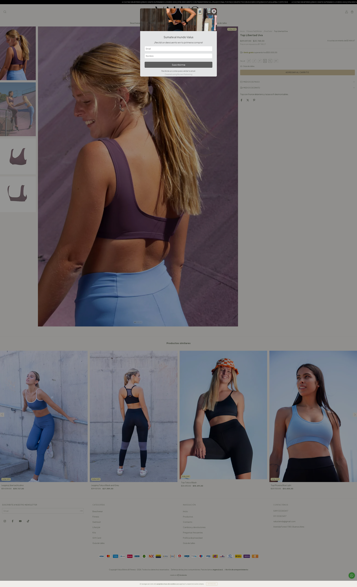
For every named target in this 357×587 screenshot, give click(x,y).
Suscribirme (178, 64)
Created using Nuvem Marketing (178, 74)
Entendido (212, 584)
